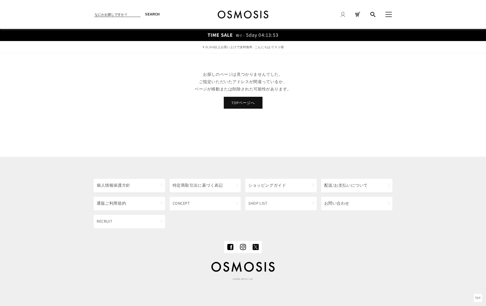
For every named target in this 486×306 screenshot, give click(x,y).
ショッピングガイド (267, 185)
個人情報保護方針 (113, 185)
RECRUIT (104, 221)
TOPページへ (243, 102)
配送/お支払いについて (346, 185)
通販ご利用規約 (111, 203)
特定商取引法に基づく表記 (198, 185)
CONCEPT (181, 203)
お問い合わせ (337, 203)
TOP (478, 298)
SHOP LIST (257, 203)
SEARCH (152, 14)
